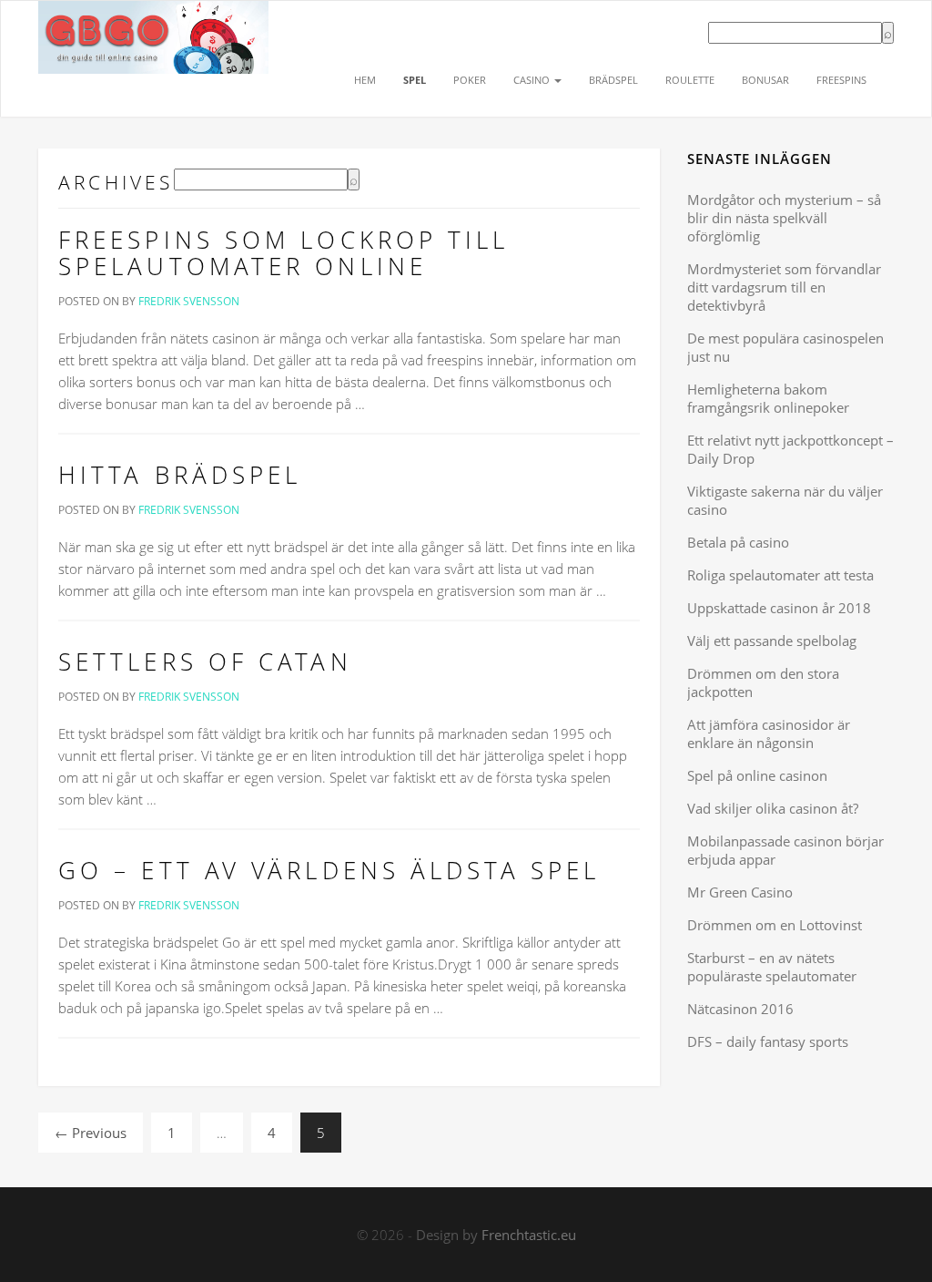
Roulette (689, 80)
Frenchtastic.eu (528, 1235)
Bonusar (765, 80)
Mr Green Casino (740, 892)
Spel (414, 80)
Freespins (841, 80)
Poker (469, 80)
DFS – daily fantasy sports (767, 1041)
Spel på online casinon (757, 775)
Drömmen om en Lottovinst (774, 925)
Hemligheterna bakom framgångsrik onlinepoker (768, 398)
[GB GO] (153, 23)
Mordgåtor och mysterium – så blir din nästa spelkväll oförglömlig (784, 217)
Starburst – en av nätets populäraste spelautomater (771, 967)
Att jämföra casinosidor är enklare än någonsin (768, 733)
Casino (532, 80)
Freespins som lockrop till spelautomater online (284, 253)
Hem (365, 80)
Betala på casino (738, 542)
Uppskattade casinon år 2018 (779, 608)
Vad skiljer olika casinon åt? (772, 808)
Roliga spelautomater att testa (780, 575)
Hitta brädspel (179, 474)
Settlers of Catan (205, 661)
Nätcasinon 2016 (740, 1009)
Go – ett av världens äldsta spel (329, 870)
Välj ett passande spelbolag (771, 640)
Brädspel (613, 80)
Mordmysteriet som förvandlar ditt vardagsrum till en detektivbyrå (784, 287)
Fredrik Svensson (188, 301)
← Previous (91, 1132)
